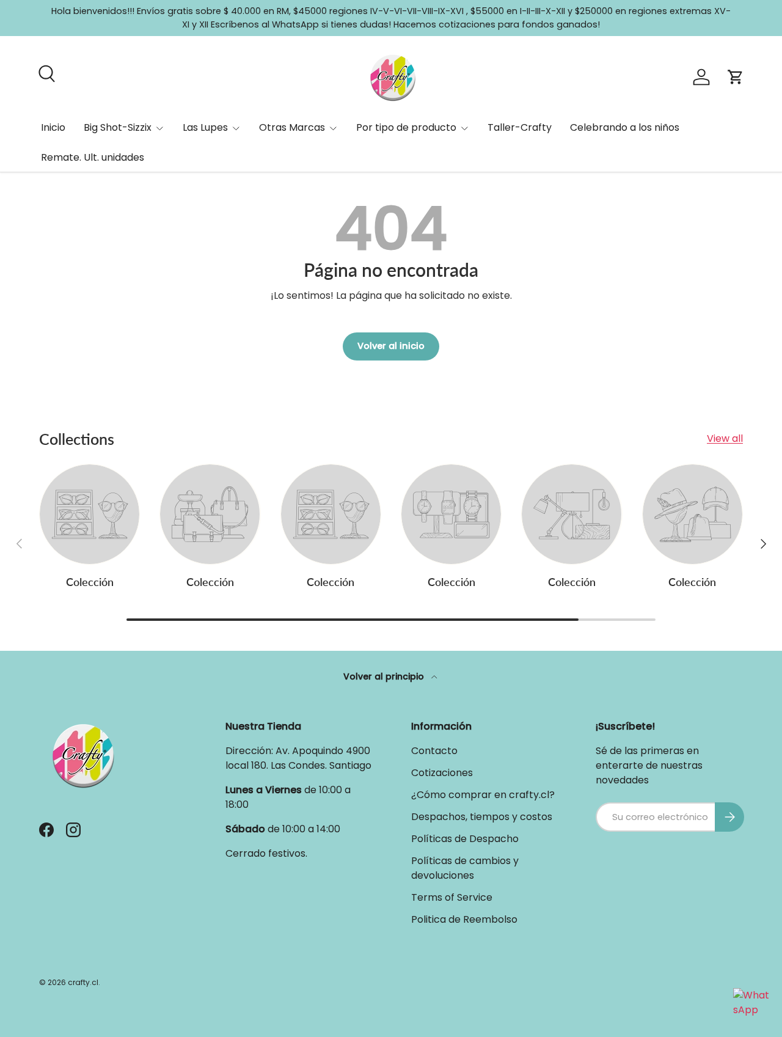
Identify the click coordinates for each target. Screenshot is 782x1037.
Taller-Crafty (520, 127)
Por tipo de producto (406, 127)
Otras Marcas (292, 127)
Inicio (53, 127)
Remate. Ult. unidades (92, 157)
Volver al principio (384, 676)
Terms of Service (451, 897)
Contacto (434, 751)
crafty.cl (83, 982)
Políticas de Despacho (465, 839)
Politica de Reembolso (464, 919)
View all (725, 438)
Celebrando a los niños (624, 127)
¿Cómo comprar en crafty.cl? (483, 795)
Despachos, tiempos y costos (481, 817)
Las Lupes (205, 127)
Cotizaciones (442, 773)
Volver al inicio (391, 346)
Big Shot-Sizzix (118, 127)
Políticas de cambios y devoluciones (465, 868)
